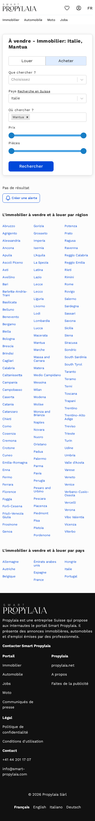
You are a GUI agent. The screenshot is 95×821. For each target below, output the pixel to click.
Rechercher (31, 166)
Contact (9, 750)
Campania (9, 382)
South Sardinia (75, 357)
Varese (70, 470)
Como (6, 426)
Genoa (7, 531)
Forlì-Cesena (12, 506)
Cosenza (9, 433)
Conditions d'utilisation (22, 741)
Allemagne (10, 561)
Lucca (38, 328)
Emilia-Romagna (14, 462)
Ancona (8, 248)
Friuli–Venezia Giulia (12, 515)
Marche (39, 350)
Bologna (8, 339)
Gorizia (39, 226)
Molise (39, 404)
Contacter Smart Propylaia (26, 646)
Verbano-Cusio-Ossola (77, 493)
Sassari (70, 313)
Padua (38, 451)
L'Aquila (39, 255)
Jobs (64, 20)
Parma (38, 466)
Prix (12, 127)
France (39, 580)
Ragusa (70, 240)
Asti (5, 270)
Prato (69, 233)
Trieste (70, 433)
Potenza (71, 226)
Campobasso (12, 389)
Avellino (8, 277)
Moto (51, 20)
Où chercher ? (21, 110)
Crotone (8, 448)
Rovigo (70, 291)
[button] (27, 117)
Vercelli (70, 502)
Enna (6, 470)
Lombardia (42, 321)
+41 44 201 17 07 (16, 759)
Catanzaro (10, 411)
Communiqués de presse (17, 705)
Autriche (8, 569)
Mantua (39, 342)
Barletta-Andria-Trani (14, 293)
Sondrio (70, 350)
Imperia (39, 240)
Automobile (33, 20)
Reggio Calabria (76, 255)
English (39, 807)
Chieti (6, 419)
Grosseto (41, 233)
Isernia (39, 248)
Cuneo (7, 455)
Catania (8, 404)
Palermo (40, 458)
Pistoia (39, 528)
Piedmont (41, 513)
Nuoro (38, 437)
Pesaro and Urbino (42, 489)
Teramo (70, 379)
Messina (40, 382)
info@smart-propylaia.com (14, 772)
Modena (40, 397)
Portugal (71, 576)
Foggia (7, 499)
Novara (39, 429)
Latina (38, 270)
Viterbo (70, 531)
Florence (9, 492)
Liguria (39, 299)
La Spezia (41, 262)
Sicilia (69, 328)
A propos (59, 674)
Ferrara (7, 484)
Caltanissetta (12, 375)
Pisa (37, 520)
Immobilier (10, 20)
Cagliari (7, 361)
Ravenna (71, 248)
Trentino (71, 408)
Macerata (41, 335)
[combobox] (31, 117)
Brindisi (7, 353)
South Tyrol (73, 364)
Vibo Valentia (74, 517)
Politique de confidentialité (15, 730)
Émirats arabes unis (45, 563)
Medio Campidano (47, 375)
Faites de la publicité (69, 683)
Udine (69, 448)
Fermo (7, 477)
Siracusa (71, 342)
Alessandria (11, 240)
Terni (68, 386)
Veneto (70, 477)
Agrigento (9, 233)
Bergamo (9, 324)
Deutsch (73, 807)
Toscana (71, 393)
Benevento (10, 317)
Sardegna (72, 306)
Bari (5, 284)
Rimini (69, 277)
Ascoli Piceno (12, 262)
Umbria (70, 455)
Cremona (9, 440)
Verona (70, 510)
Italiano (56, 807)
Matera (39, 368)
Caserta (8, 397)
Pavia (37, 473)
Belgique (9, 576)
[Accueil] (19, 7)
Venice (70, 484)
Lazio (38, 277)
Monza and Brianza (42, 413)
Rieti (68, 270)
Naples (39, 422)
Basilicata (9, 302)
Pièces (14, 143)
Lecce (38, 284)
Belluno (8, 309)
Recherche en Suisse (34, 91)
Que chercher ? (22, 72)
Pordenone (42, 535)
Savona (70, 321)
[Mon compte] (79, 8)
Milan (38, 389)
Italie (68, 569)
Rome (69, 284)
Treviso (70, 426)
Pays (29, 91)
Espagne (40, 572)
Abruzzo (8, 226)
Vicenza (70, 524)
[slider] (11, 135)
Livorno (39, 306)
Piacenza (40, 506)
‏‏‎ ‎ (9, 54)
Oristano (40, 444)
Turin (68, 440)
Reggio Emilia (75, 262)
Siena (69, 335)
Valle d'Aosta (74, 462)
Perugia (39, 480)
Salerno (70, 299)
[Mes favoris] (67, 8)
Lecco (38, 291)
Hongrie (70, 561)
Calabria (8, 368)
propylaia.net (62, 665)
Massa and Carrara (42, 358)
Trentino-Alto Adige (75, 416)
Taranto (70, 371)
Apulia (7, 255)
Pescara (40, 498)
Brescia (7, 346)
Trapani (70, 401)
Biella (6, 331)
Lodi (37, 313)
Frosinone (10, 524)
